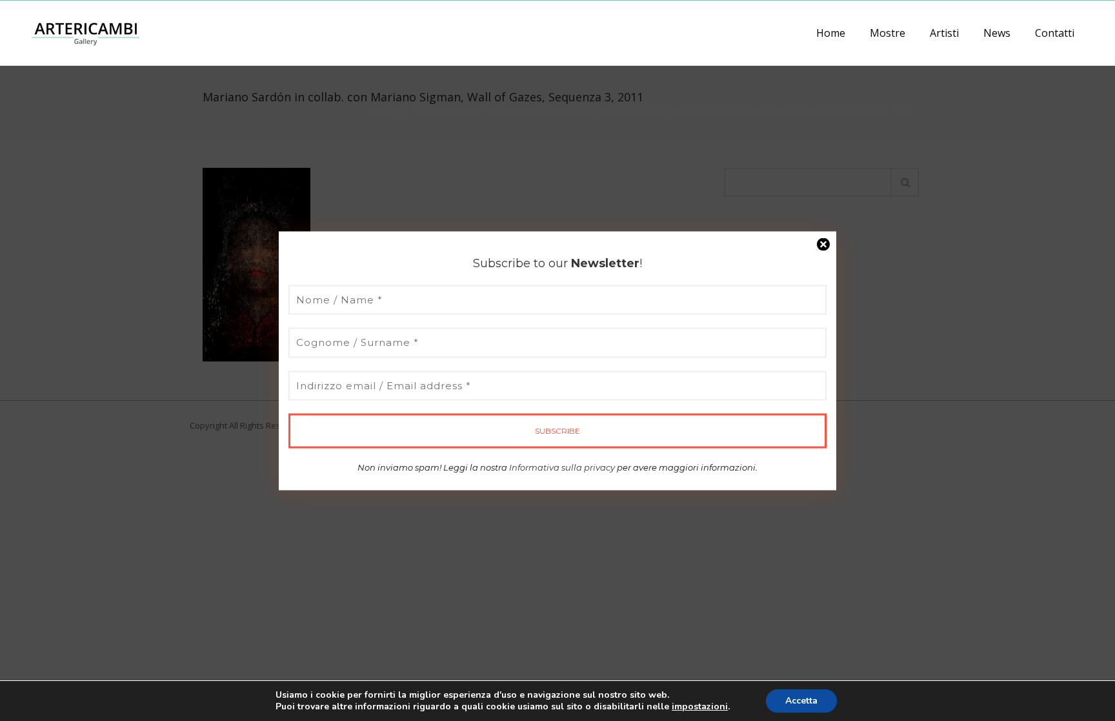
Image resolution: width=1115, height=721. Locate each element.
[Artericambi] (85, 32)
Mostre (887, 33)
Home (830, 33)
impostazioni (700, 707)
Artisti (944, 33)
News (996, 33)
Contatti (1054, 33)
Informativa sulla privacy (562, 467)
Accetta (801, 701)
